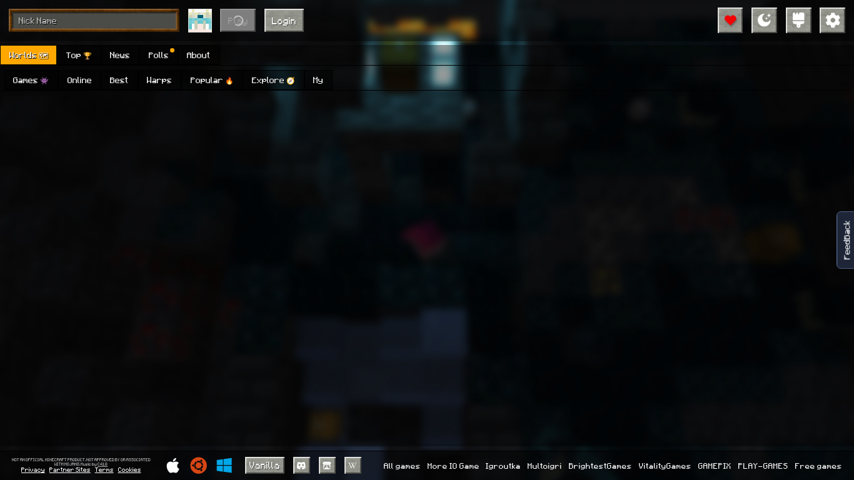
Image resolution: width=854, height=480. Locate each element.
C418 (103, 464)
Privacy (33, 469)
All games (402, 465)
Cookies (129, 469)
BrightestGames (600, 465)
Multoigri (545, 465)
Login (284, 21)
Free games (818, 465)
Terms (104, 469)
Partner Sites (70, 469)
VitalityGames (665, 465)
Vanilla (264, 465)
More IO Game (454, 465)
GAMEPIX (714, 465)
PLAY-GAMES (763, 465)
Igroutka (503, 465)
